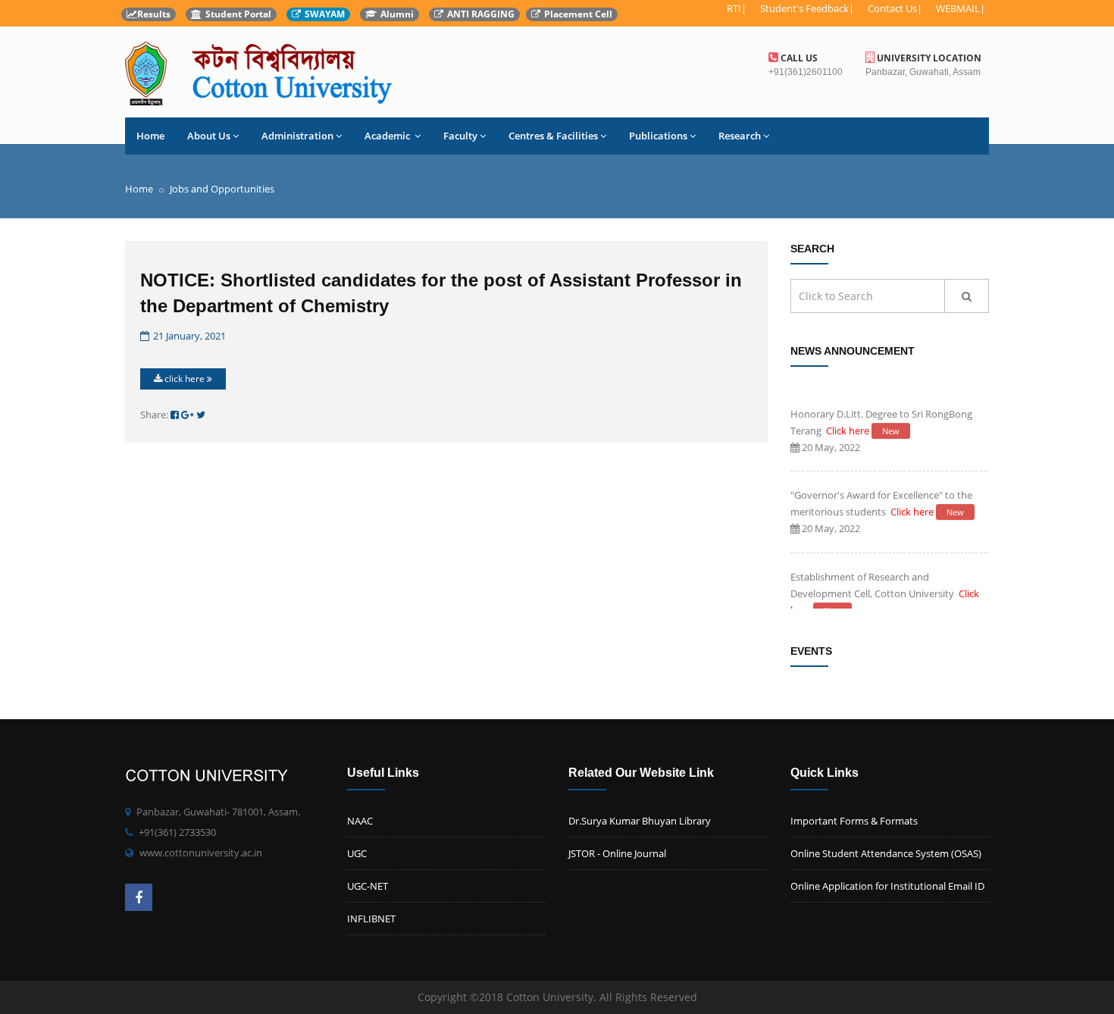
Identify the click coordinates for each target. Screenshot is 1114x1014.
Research (739, 135)
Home (150, 135)
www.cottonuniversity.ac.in (200, 852)
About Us (208, 135)
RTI (734, 8)
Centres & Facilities (553, 135)
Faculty (460, 135)
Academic (388, 135)
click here (184, 378)
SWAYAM (325, 14)
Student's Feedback (804, 8)
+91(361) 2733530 (177, 832)
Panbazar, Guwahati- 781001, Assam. (218, 811)
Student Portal (238, 14)
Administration (297, 135)
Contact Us (892, 8)
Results (154, 14)
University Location (928, 58)
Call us (798, 58)
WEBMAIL (958, 8)
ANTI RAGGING (481, 14)
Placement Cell (578, 14)
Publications (658, 135)
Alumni (397, 14)
